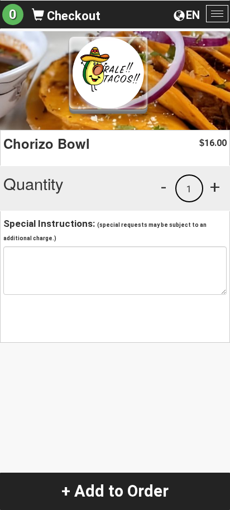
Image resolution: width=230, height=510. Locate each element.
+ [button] (215, 186)
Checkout (72, 16)
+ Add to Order (115, 491)
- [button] (163, 186)
